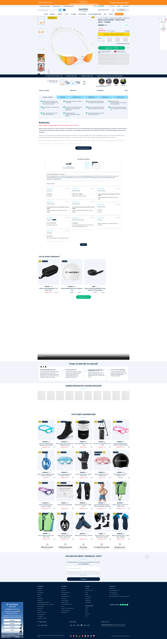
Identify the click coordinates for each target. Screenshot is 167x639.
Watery (86, 607)
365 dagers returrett (56, 6)
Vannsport (52, 14)
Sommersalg (118, 14)
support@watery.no (115, 590)
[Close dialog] (22, 603)
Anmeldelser (100, 90)
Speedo (86, 610)
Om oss (118, 6)
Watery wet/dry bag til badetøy (65, 504)
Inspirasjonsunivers (41, 614)
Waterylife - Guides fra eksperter (67, 608)
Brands (111, 14)
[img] (50, 189)
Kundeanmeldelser (64, 602)
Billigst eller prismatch (47, 547)
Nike (86, 615)
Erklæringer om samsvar (42, 618)
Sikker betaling (40, 592)
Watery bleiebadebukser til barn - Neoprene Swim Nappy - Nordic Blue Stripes (102, 506)
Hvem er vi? (63, 588)
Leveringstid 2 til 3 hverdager (101, 547)
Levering (39, 596)
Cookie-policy (40, 608)
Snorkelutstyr (87, 598)
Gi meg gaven (83, 579)
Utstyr (66, 14)
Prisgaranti (40, 594)
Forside (46, 14)
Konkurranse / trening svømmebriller (115, 18)
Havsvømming (82, 14)
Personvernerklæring (65, 610)
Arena (86, 611)
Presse (62, 606)
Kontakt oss (40, 590)
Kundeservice (40, 588)
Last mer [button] (83, 244)
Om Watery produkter (65, 592)
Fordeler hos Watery (65, 600)
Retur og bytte (40, 598)
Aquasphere (87, 613)
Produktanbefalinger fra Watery (43, 602)
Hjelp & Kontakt (126, 6)
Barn (105, 14)
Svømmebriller (105, 18)
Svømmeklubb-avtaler (65, 596)
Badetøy (60, 14)
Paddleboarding (88, 602)
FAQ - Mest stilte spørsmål (66, 604)
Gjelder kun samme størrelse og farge (122, 43)
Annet (12, 629)
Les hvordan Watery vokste (107, 624)
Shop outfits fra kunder (42, 612)
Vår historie (63, 590)
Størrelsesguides (41, 606)
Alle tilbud (87, 588)
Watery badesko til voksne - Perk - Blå (83, 535)
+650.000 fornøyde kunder (68, 6)
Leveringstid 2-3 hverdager (45, 6)
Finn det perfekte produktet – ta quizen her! (46, 604)
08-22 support (83, 547)
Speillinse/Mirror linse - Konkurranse (129, 18)
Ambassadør (63, 598)
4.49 (68, 163)
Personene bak (64, 594)
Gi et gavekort (40, 616)
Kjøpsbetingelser (64, 612)
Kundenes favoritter (89, 590)
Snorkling (73, 14)
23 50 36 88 (112, 6)
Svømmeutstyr (88, 596)
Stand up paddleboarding (95, 14)
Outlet (86, 592)
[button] (48, 43)
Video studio (40, 610)
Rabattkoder (40, 600)
